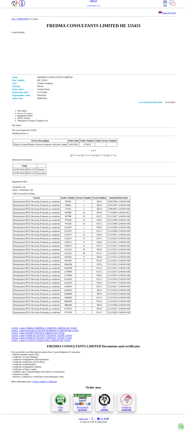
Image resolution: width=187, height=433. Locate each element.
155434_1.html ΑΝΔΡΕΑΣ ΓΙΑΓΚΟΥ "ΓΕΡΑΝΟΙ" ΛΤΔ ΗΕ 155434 (41, 335)
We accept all (82, 408)
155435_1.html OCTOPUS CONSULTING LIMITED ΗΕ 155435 (40, 340)
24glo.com (83, 419)
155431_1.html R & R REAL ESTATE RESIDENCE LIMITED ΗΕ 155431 (45, 330)
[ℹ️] (22, 3)
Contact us (126, 408)
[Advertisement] (93, 54)
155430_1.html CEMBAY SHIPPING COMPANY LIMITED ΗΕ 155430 (44, 328)
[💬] (172, 3)
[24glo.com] (14, 3)
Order (60, 408)
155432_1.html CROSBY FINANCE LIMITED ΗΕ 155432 (37, 333)
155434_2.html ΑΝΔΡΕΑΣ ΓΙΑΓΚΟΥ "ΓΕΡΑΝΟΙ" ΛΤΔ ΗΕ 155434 (41, 338)
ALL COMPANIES (20, 19)
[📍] (165, 3)
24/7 (104, 408)
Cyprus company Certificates (44, 381)
